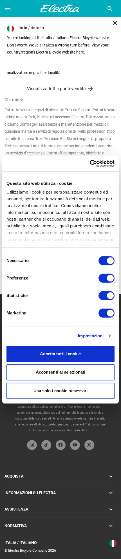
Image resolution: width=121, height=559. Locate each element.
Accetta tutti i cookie (60, 353)
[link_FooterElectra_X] (89, 445)
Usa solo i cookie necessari (60, 390)
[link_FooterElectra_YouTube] (75, 445)
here (80, 52)
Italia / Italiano (21, 542)
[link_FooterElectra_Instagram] (32, 445)
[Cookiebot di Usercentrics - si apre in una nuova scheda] (90, 163)
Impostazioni (91, 335)
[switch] (106, 278)
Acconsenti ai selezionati (61, 372)
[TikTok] (46, 445)
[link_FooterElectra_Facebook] (61, 445)
